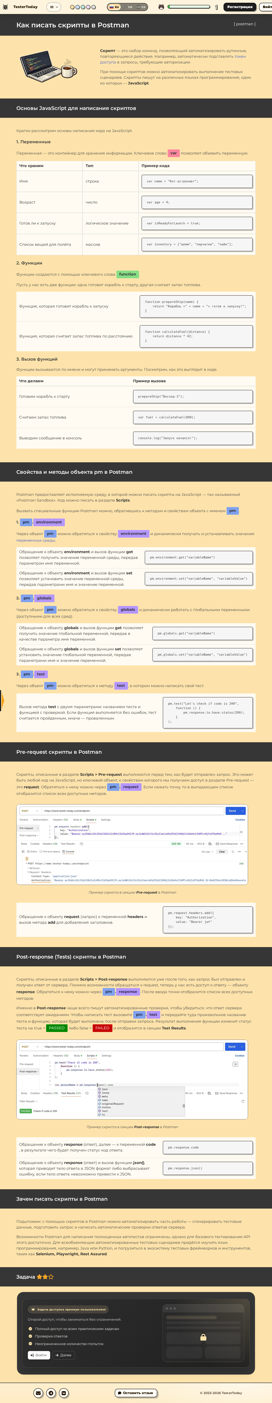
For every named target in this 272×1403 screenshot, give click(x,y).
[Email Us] (38, 1393)
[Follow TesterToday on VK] (64, 1393)
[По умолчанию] (72, 7)
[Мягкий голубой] (77, 7)
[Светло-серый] (93, 7)
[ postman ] (245, 24)
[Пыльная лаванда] (88, 7)
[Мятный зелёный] (83, 7)
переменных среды (35, 540)
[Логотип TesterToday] (5, 7)
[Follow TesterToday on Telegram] (51, 1393)
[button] (53, 7)
